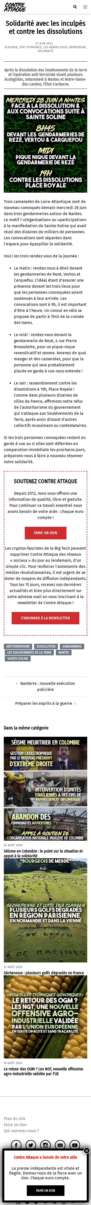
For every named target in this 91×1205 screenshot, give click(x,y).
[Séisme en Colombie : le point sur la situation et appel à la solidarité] (45, 788)
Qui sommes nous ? (21, 1130)
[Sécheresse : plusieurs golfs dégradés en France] (45, 910)
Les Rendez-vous (55, 47)
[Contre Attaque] (15, 6)
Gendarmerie (72, 646)
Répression (77, 47)
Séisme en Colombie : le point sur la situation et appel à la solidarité (43, 853)
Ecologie (11, 47)
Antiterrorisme (18, 646)
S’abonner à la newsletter (45, 618)
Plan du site (15, 1118)
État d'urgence (30, 47)
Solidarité (45, 51)
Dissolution (46, 646)
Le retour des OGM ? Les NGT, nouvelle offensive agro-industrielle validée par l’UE (43, 1071)
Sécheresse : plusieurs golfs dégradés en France (44, 973)
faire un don (45, 533)
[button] (75, 7)
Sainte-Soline (17, 658)
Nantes (63, 652)
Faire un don (15, 1124)
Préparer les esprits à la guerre (43, 703)
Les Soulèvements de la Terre (29, 652)
